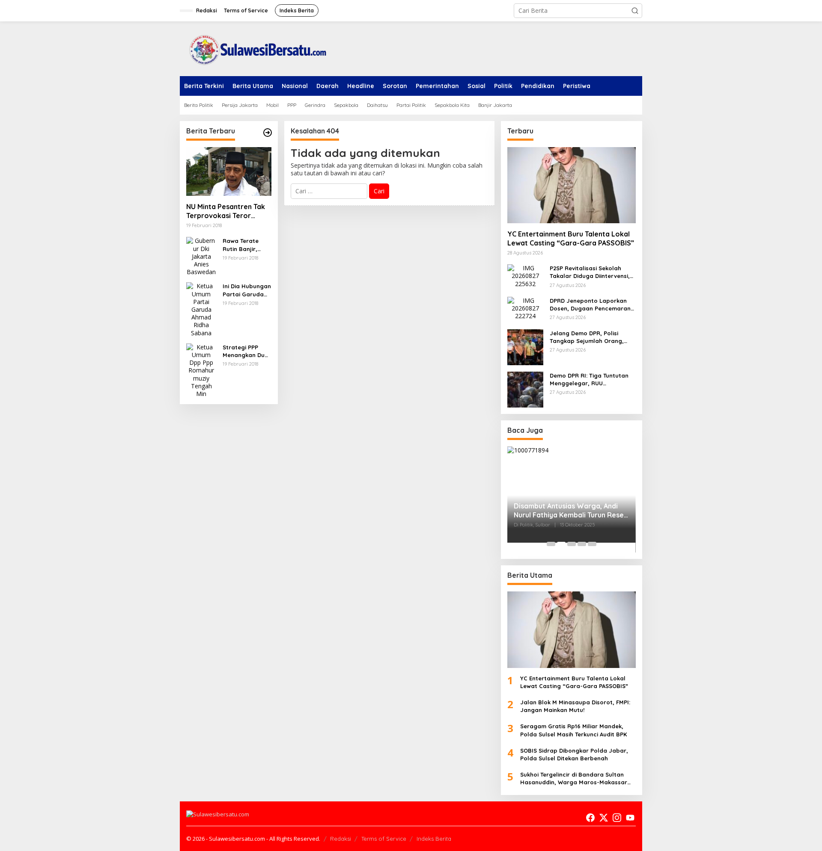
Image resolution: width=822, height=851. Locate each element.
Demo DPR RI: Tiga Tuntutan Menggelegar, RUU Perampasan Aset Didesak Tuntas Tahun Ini (589, 379)
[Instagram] (616, 817)
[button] (635, 10)
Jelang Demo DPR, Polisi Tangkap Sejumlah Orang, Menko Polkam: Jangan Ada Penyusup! (589, 337)
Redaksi (340, 838)
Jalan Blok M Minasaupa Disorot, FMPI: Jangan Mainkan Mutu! (575, 706)
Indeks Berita (434, 838)
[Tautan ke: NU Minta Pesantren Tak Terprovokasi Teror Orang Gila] (228, 171)
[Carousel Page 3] (571, 544)
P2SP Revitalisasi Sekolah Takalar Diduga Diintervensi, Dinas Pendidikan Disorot (590, 272)
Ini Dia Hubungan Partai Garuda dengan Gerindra (247, 290)
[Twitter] (603, 817)
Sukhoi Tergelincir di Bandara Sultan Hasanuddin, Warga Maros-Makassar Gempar (573, 778)
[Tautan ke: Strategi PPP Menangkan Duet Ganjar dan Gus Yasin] (201, 370)
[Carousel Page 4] (582, 544)
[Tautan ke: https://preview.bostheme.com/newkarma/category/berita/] (267, 132)
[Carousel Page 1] (551, 544)
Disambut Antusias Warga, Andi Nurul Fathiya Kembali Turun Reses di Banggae (570, 511)
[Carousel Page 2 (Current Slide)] (561, 544)
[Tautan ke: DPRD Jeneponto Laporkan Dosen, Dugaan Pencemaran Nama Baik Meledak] (525, 308)
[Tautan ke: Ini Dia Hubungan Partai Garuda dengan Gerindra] (201, 309)
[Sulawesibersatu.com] (255, 48)
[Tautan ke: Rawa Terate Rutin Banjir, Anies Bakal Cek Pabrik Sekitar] (201, 256)
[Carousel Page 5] (592, 544)
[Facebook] (590, 817)
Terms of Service (383, 838)
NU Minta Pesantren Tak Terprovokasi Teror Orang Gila (225, 211)
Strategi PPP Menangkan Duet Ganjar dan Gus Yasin (247, 351)
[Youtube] (630, 817)
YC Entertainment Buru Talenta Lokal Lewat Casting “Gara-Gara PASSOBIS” (570, 238)
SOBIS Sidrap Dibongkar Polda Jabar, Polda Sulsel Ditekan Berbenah (574, 754)
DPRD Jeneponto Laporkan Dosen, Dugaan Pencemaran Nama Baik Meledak (590, 304)
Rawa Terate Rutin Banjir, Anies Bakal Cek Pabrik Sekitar (245, 244)
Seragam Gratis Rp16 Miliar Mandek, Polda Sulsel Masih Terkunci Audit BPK (573, 730)
